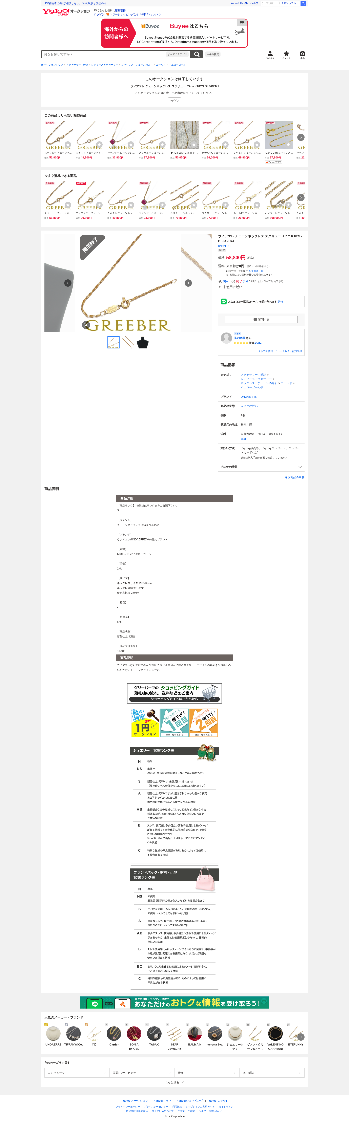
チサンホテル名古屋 (290, 3)
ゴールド (161, 64)
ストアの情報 (265, 351)
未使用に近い (249, 406)
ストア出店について (163, 1111)
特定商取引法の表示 (137, 1111)
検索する (197, 54)
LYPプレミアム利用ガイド (200, 1106)
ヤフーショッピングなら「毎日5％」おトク (135, 14)
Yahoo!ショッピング (190, 1100)
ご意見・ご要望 (186, 1111)
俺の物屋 (239, 338)
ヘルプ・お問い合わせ (211, 1111)
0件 (225, 281)
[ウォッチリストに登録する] (68, 144)
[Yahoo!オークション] (66, 9)
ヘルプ (254, 3)
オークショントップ (52, 64)
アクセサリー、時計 (77, 64)
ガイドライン (226, 1106)
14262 (258, 342)
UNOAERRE (225, 246)
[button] (261, 466)
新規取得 (120, 10)
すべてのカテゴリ (177, 54)
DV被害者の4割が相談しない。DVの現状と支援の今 (75, 3)
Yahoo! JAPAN (239, 3)
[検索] (303, 3)
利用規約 (177, 1106)
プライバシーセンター (156, 1106)
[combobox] (104, 54)
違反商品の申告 (295, 477)
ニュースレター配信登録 (288, 351)
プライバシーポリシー (128, 1106)
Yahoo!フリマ (162, 1100)
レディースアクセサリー (104, 64)
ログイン (99, 14)
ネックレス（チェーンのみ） (137, 64)
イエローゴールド (178, 64)
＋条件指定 (213, 54)
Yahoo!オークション (135, 1100)
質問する (263, 319)
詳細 (245, 281)
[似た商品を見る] (86, 325)
